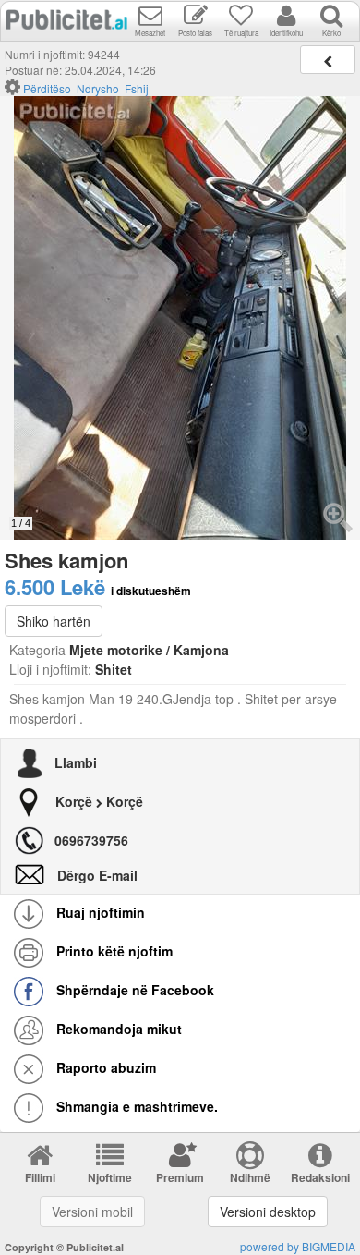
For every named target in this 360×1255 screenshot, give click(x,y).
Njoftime (110, 1177)
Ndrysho (98, 88)
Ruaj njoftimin (99, 912)
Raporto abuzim (104, 1067)
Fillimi (40, 1177)
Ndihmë (250, 1177)
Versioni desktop (268, 1211)
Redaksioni (320, 1177)
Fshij (137, 88)
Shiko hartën (53, 621)
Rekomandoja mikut (117, 1028)
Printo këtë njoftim (113, 951)
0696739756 (91, 840)
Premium (180, 1177)
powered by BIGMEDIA (297, 1246)
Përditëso (47, 88)
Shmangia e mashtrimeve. (135, 1106)
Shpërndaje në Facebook (133, 990)
